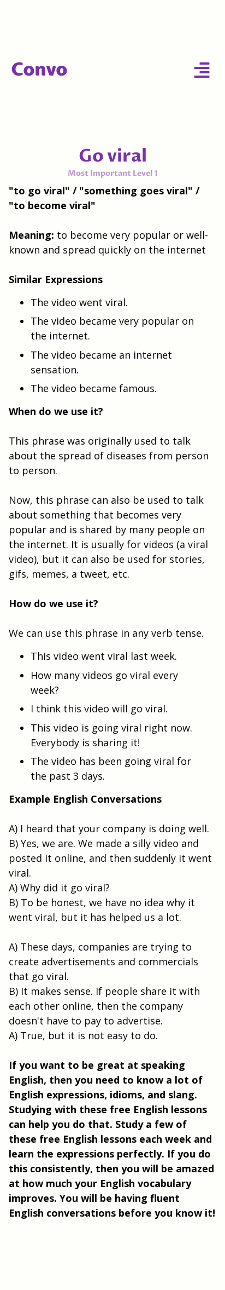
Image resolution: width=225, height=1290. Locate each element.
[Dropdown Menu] (202, 69)
